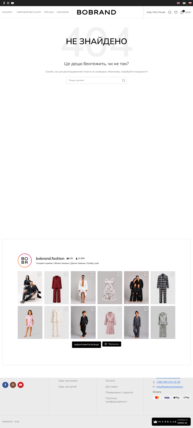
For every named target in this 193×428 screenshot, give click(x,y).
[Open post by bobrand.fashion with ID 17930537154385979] (30, 287)
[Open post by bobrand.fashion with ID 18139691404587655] (83, 287)
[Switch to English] (178, 3)
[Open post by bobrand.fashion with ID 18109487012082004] (56, 322)
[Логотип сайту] (96, 12)
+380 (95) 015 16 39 (168, 382)
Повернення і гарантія (119, 392)
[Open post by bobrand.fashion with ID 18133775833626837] (30, 322)
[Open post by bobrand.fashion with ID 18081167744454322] (109, 287)
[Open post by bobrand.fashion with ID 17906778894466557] (163, 322)
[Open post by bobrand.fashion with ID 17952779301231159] (83, 322)
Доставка (112, 386)
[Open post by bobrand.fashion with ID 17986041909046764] (136, 322)
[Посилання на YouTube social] (12, 3)
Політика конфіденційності (116, 400)
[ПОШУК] (123, 80)
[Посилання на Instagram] (8, 3)
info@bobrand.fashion (169, 386)
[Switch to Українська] (184, 3)
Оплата (110, 380)
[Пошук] (170, 12)
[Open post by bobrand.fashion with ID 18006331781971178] (56, 287)
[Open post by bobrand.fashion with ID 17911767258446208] (136, 287)
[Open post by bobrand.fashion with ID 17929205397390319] (163, 287)
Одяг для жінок (68, 380)
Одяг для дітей (68, 386)
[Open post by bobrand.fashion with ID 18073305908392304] (109, 322)
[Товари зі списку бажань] (176, 12)
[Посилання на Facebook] (4, 3)
